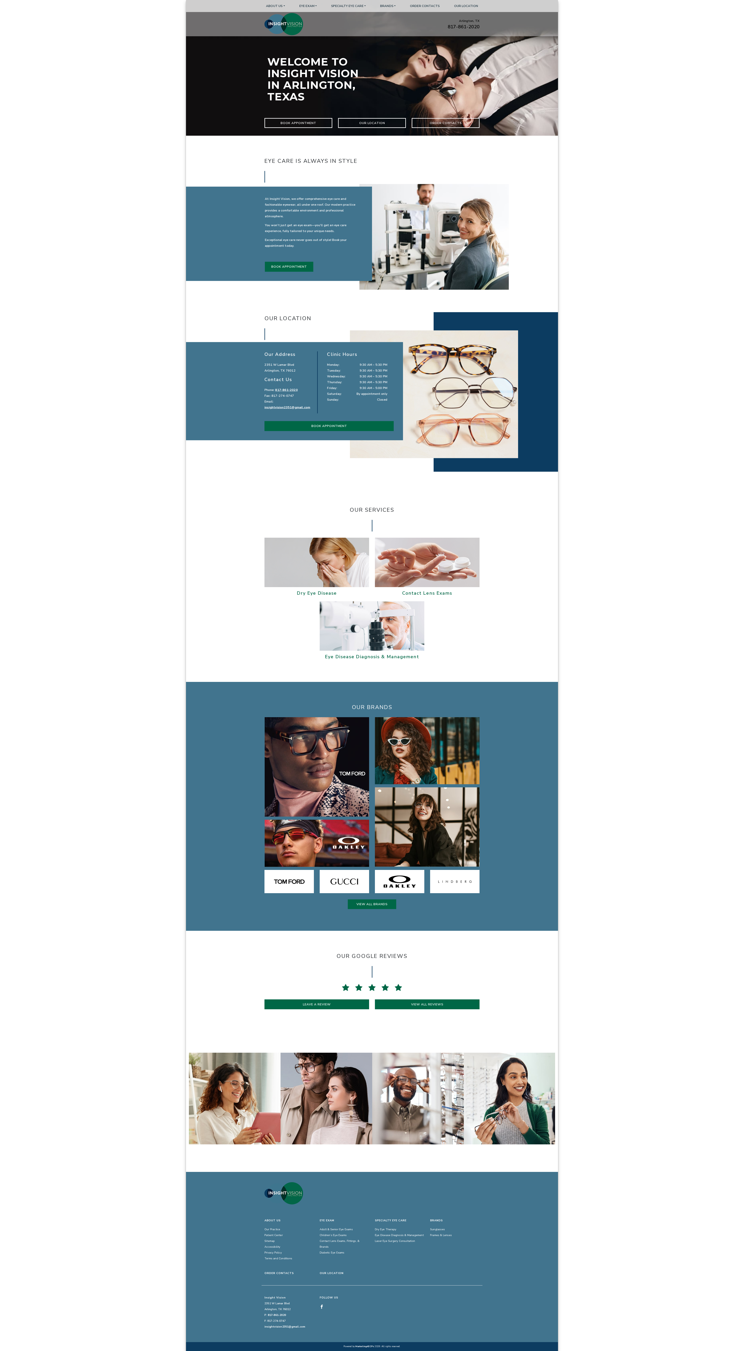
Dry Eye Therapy (385, 1229)
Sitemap (269, 1241)
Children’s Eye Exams (333, 1235)
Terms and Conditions (278, 1258)
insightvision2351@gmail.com (287, 407)
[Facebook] (322, 1306)
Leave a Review (317, 1004)
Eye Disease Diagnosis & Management (399, 1235)
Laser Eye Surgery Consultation (395, 1241)
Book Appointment (298, 123)
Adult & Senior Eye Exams (336, 1229)
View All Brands (372, 904)
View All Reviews (427, 1004)
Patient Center (273, 1235)
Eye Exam (307, 6)
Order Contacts (425, 6)
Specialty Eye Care (347, 6)
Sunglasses (437, 1229)
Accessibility (272, 1247)
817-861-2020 (464, 27)
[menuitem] (275, 6)
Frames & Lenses (441, 1235)
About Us (274, 6)
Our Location (466, 6)
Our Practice (272, 1229)
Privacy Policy (273, 1252)
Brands (386, 6)
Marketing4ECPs (364, 1346)
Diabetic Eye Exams (332, 1252)
